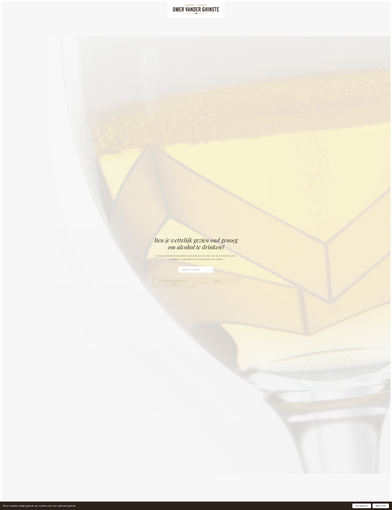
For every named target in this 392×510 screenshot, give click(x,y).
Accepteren (361, 505)
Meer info (381, 505)
